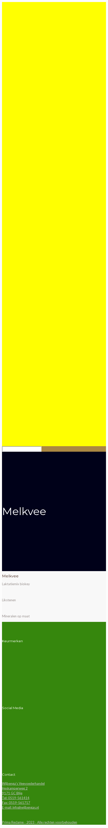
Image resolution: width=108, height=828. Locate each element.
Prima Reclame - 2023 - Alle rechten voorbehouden (39, 822)
